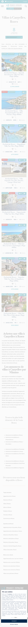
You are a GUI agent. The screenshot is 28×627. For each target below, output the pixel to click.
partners (10, 594)
